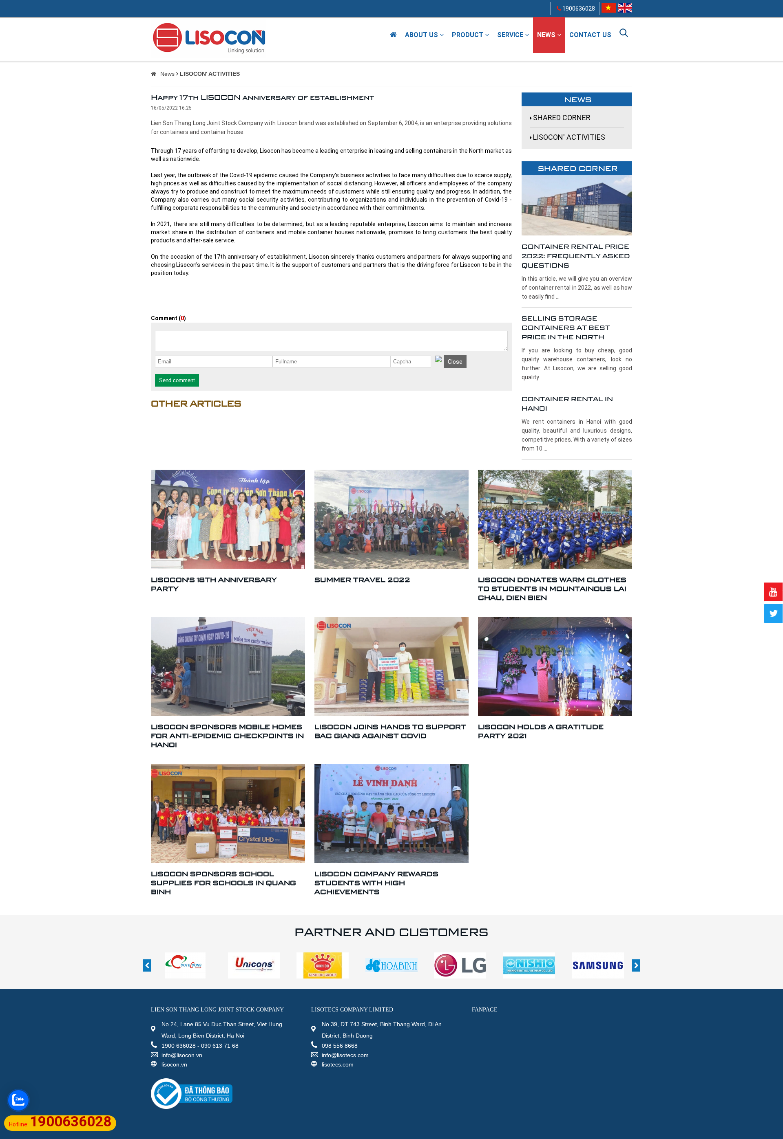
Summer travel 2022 (362, 579)
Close (455, 361)
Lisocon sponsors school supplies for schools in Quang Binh (223, 882)
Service (511, 35)
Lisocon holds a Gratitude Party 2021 (541, 731)
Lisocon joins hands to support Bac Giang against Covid (390, 731)
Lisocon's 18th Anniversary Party (213, 584)
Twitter (773, 613)
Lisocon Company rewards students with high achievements (376, 882)
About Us (422, 35)
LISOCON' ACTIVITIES (210, 73)
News (547, 35)
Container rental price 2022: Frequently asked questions (576, 256)
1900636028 (578, 8)
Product (468, 35)
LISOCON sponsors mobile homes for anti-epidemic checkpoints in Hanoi (227, 735)
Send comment (177, 380)
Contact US (590, 35)
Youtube (773, 592)
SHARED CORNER (562, 117)
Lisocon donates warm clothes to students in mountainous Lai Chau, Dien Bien (552, 588)
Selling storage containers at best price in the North (566, 327)
